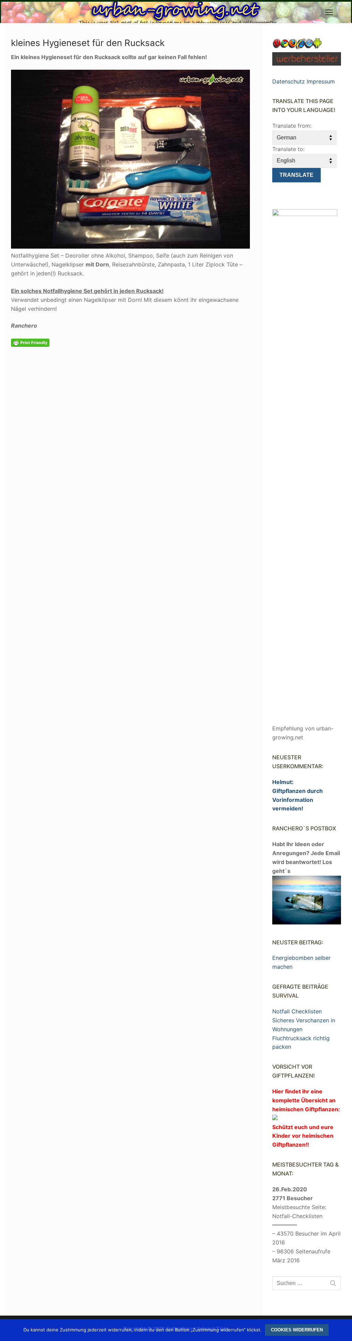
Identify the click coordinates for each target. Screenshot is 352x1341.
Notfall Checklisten (297, 1011)
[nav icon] (329, 12)
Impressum (321, 81)
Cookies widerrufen (297, 1329)
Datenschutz (288, 81)
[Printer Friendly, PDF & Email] (30, 342)
